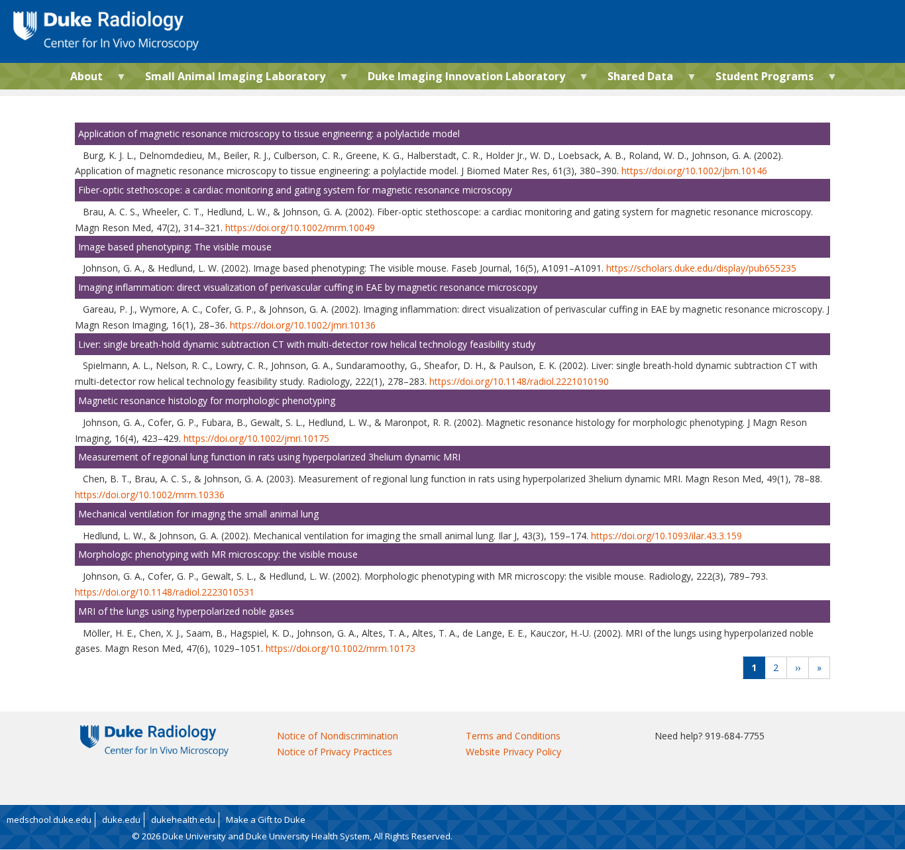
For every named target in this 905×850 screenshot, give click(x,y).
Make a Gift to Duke (265, 819)
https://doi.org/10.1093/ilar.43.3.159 (666, 535)
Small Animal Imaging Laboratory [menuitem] (229, 79)
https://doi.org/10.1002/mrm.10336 (150, 494)
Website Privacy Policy (513, 751)
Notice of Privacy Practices (334, 751)
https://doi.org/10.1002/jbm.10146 (694, 170)
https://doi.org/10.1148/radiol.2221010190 (519, 381)
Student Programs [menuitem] (759, 79)
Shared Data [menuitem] (635, 79)
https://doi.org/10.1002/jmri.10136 (303, 325)
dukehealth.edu (183, 819)
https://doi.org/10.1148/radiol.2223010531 (164, 592)
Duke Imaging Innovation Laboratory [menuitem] (461, 79)
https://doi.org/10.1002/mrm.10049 (300, 227)
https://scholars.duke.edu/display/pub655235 (701, 268)
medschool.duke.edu (49, 819)
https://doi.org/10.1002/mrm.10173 (340, 648)
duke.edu (121, 819)
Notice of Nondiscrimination (337, 735)
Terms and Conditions (513, 735)
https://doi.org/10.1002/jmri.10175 (256, 438)
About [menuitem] (81, 79)
